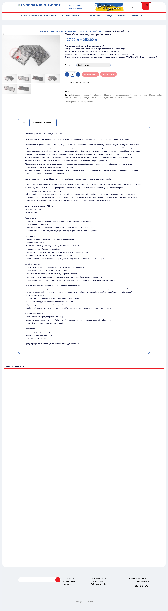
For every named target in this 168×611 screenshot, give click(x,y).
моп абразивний (86, 102)
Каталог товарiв (70, 16)
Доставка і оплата (98, 578)
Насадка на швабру (128, 98)
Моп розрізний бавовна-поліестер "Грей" (159, 37)
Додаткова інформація (43, 122)
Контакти (137, 16)
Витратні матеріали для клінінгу (38, 16)
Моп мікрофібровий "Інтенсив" (162, 35)
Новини (122, 16)
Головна (42, 31)
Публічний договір (98, 584)
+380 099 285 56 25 (77, 8)
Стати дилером (97, 581)
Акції (109, 16)
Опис (23, 122)
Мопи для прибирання (68, 31)
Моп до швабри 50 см (78, 98)
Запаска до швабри (81, 95)
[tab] (23, 122)
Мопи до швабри (52, 31)
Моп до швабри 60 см (96, 98)
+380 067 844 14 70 (77, 6)
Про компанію (93, 16)
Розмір (68, 65)
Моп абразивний (97, 95)
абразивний (74, 102)
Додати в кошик (90, 74)
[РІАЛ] (39, 5)
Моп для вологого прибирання (90, 31)
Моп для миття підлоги (139, 95)
